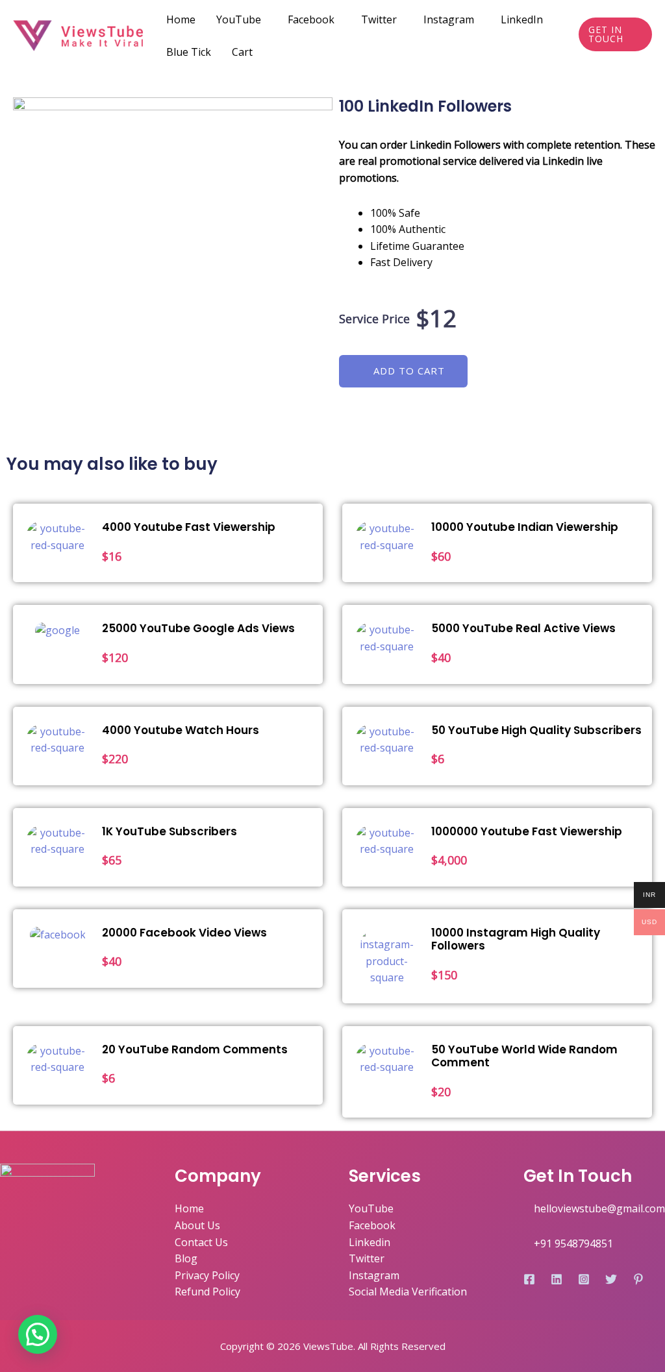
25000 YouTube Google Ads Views (198, 628)
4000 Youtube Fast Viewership (188, 527)
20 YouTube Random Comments (195, 1049)
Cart (242, 52)
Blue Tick (188, 52)
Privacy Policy (207, 1275)
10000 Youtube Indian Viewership (524, 527)
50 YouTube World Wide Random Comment (524, 1056)
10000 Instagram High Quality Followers (515, 939)
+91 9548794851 (573, 1243)
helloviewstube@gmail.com (599, 1208)
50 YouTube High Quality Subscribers (536, 730)
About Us (197, 1225)
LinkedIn (522, 19)
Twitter (379, 19)
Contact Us (201, 1242)
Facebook (311, 19)
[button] (403, 371)
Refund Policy (207, 1291)
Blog (186, 1258)
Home (180, 19)
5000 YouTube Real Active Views (523, 628)
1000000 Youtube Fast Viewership (526, 831)
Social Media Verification (408, 1291)
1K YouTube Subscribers (169, 831)
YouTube (238, 19)
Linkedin (369, 1242)
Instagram (448, 19)
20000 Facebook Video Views (184, 932)
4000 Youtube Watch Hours (180, 730)
